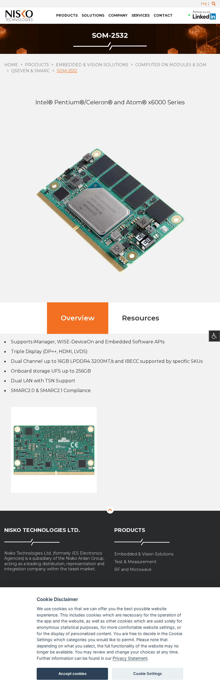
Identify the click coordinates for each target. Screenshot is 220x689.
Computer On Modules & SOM (171, 64)
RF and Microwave (133, 569)
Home (11, 64)
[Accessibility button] (214, 336)
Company (117, 15)
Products (67, 15)
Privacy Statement (130, 658)
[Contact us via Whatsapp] (189, 15)
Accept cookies (72, 673)
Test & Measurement (135, 561)
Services (140, 15)
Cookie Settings (147, 673)
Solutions (93, 15)
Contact (163, 15)
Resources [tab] (140, 318)
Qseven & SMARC (30, 70)
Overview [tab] (78, 318)
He (204, 3)
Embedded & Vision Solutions (92, 64)
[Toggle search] (214, 3)
